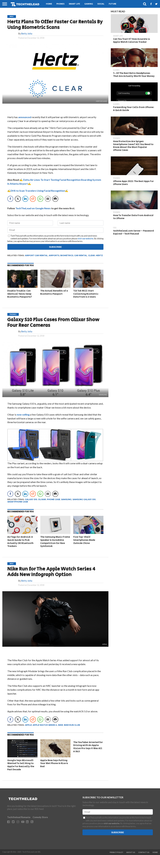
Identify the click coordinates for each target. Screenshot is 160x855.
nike (60, 725)
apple (28, 725)
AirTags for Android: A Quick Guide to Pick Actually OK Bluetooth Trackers (20, 541)
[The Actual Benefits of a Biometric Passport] (55, 286)
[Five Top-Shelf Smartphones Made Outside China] (88, 532)
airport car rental (36, 255)
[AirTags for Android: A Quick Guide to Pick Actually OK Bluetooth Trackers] (22, 532)
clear (91, 255)
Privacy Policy (116, 852)
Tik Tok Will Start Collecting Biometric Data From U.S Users (85, 294)
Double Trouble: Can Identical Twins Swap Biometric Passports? (19, 294)
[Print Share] (55, 199)
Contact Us (143, 852)
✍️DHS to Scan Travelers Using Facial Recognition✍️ (37, 190)
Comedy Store (40, 817)
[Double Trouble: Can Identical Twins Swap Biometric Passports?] (22, 286)
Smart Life (74, 3)
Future (112, 3)
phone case (53, 499)
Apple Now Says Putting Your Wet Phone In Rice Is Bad (54, 763)
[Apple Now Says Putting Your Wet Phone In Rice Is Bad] (55, 756)
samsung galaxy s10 (84, 499)
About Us (130, 852)
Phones (60, 3)
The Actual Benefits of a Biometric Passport (54, 292)
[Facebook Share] (10, 199)
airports (54, 255)
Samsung (66, 499)
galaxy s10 (31, 499)
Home (49, 3)
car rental (80, 255)
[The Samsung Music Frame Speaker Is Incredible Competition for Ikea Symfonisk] (55, 532)
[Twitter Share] (18, 199)
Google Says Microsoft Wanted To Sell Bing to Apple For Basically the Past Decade (20, 765)
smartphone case (17, 502)
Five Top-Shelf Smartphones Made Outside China (84, 540)
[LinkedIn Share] (25, 199)
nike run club (72, 725)
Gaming (88, 3)
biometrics (66, 255)
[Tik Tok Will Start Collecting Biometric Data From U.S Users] (88, 286)
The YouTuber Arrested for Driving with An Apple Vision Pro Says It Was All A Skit (88, 747)
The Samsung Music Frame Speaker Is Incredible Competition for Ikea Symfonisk (55, 541)
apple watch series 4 (45, 725)
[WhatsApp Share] (40, 199)
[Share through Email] (48, 199)
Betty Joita (26, 33)
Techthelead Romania (18, 817)
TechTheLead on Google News (33, 208)
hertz (99, 255)
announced (24, 117)
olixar (42, 499)
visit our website (85, 238)
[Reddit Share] (33, 199)
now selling (23, 414)
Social (100, 3)
